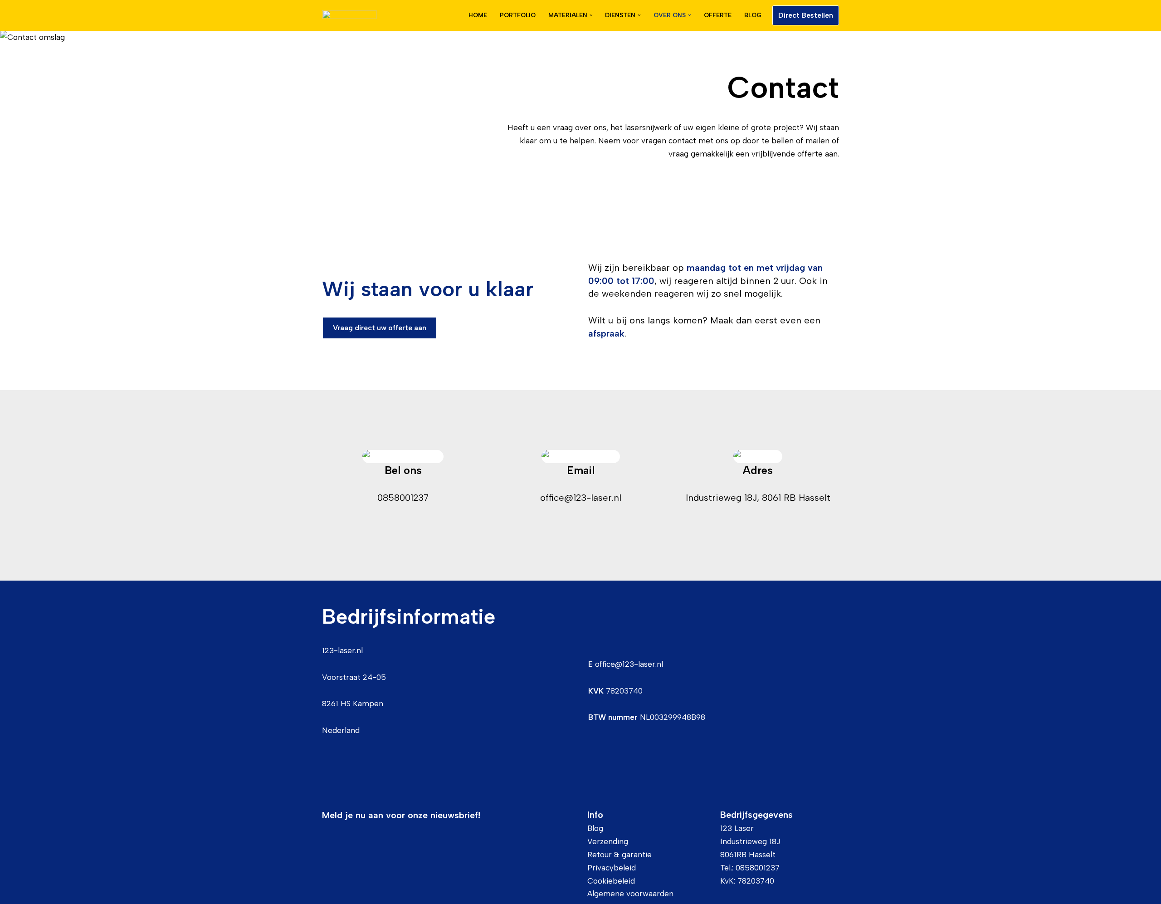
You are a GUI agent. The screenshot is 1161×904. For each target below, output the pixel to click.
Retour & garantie (619, 854)
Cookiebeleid (611, 880)
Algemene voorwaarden (630, 893)
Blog (752, 15)
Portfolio (518, 15)
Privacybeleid (611, 867)
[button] (591, 15)
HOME (477, 15)
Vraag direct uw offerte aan (379, 327)
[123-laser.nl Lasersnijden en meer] (349, 15)
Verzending (607, 841)
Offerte (718, 15)
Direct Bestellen (805, 15)
